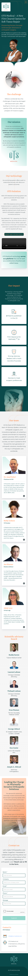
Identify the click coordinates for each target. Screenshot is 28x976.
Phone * (5, 893)
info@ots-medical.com (15, 936)
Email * (5, 886)
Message (5, 900)
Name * (5, 872)
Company (6, 879)
